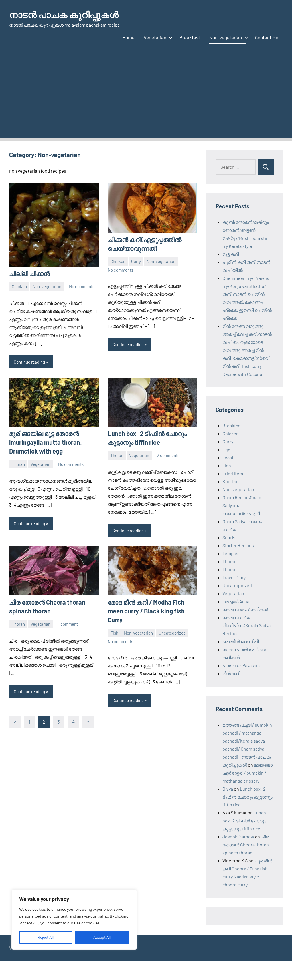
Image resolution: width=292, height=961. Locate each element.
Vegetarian (155, 37)
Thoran (18, 464)
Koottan (230, 481)
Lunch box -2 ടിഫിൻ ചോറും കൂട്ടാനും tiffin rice (247, 796)
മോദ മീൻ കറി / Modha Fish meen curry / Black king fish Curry (146, 610)
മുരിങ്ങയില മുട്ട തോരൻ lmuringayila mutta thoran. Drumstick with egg (45, 442)
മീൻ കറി (231, 673)
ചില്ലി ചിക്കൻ (29, 273)
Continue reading (29, 361)
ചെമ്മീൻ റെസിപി (240, 641)
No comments (81, 286)
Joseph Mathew (238, 836)
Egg (226, 449)
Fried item (232, 473)
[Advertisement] (146, 98)
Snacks (229, 537)
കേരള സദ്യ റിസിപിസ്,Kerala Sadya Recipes (246, 625)
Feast (228, 457)
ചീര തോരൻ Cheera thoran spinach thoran (245, 844)
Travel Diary (234, 577)
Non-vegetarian (225, 37)
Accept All (102, 937)
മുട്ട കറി (230, 254)
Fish (114, 632)
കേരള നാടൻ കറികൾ (245, 609)
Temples (231, 553)
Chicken (19, 286)
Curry (136, 261)
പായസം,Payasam (241, 665)
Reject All (46, 937)
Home (128, 37)
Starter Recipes (238, 545)
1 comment (68, 624)
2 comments (168, 455)
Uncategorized (172, 632)
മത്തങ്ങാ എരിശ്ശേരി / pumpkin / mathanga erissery (247, 772)
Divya (227, 788)
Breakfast (189, 37)
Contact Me (266, 37)
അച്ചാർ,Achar (236, 601)
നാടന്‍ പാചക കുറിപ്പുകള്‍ (64, 14)
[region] (74, 920)
